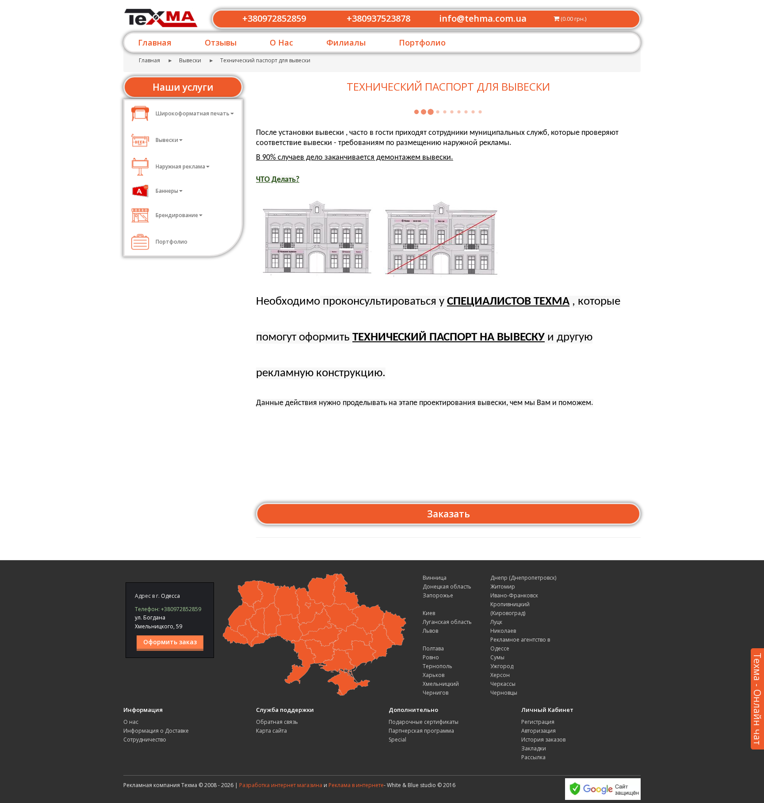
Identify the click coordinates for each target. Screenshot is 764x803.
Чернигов (435, 692)
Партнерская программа (421, 730)
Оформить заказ (170, 642)
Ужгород (501, 666)
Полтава (433, 648)
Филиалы (346, 42)
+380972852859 (274, 18)
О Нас (281, 42)
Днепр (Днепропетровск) (523, 577)
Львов (430, 631)
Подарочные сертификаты (423, 722)
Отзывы (221, 42)
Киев (429, 613)
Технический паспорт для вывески (265, 60)
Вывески (190, 60)
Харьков (433, 675)
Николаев (503, 631)
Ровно (431, 657)
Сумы (497, 657)
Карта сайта (271, 730)
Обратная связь (277, 722)
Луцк (496, 622)
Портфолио (422, 42)
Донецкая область (447, 586)
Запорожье (438, 595)
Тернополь (437, 666)
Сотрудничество (144, 739)
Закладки (533, 748)
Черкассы (503, 684)
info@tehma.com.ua (483, 18)
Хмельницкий (441, 684)
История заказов (543, 739)
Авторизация (538, 730)
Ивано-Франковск (514, 595)
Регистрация (537, 722)
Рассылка (533, 757)
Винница (435, 577)
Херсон (500, 675)
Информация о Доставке (156, 730)
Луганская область (447, 622)
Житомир (502, 586)
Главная (155, 42)
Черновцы (503, 692)
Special (397, 739)
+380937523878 (378, 18)
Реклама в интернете (356, 785)
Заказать (448, 514)
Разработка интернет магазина (280, 785)
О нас (130, 722)
